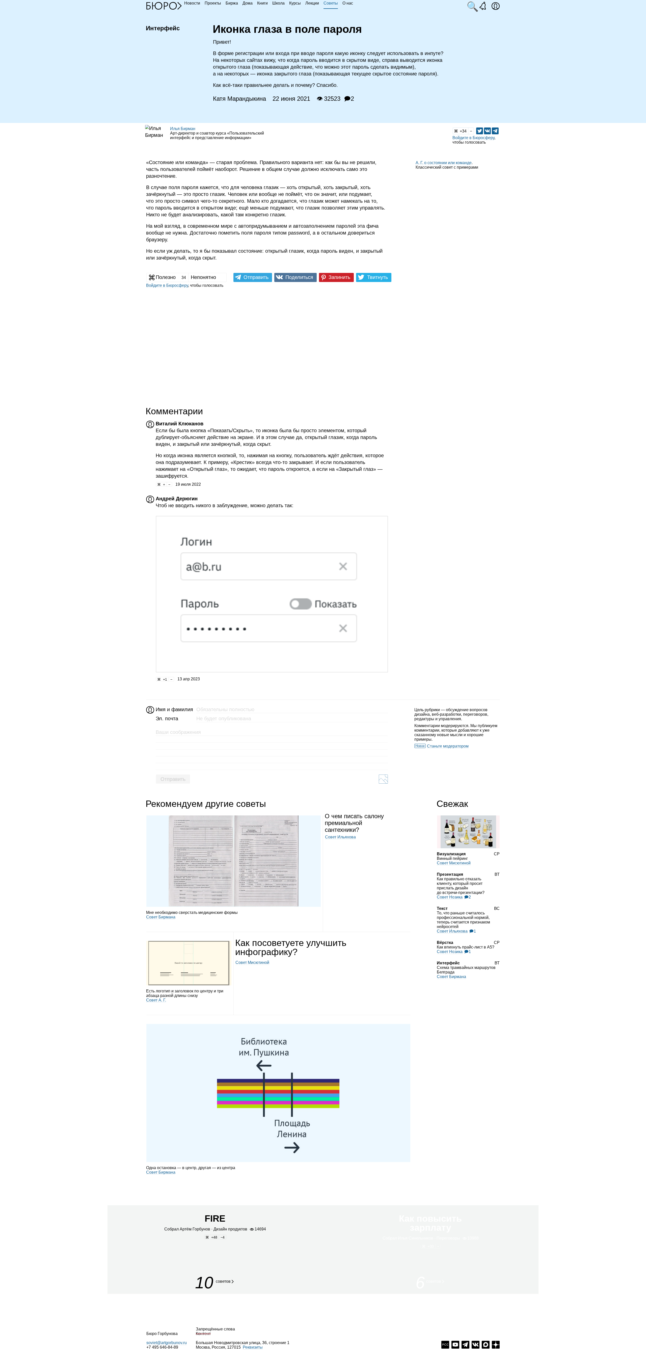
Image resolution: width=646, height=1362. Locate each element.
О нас (347, 3)
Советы (331, 3)
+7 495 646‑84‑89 (162, 1347)
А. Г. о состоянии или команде (444, 163)
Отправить (172, 779)
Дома (248, 3)
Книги (262, 3)
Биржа (232, 3)
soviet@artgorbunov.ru (166, 1343)
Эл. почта (167, 718)
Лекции (312, 3)
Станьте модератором (448, 746)
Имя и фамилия (174, 709)
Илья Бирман (182, 128)
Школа (278, 3)
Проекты (213, 3)
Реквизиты (253, 1347)
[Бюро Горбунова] (164, 5)
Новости (192, 3)
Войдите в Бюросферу (473, 138)
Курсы (295, 3)
